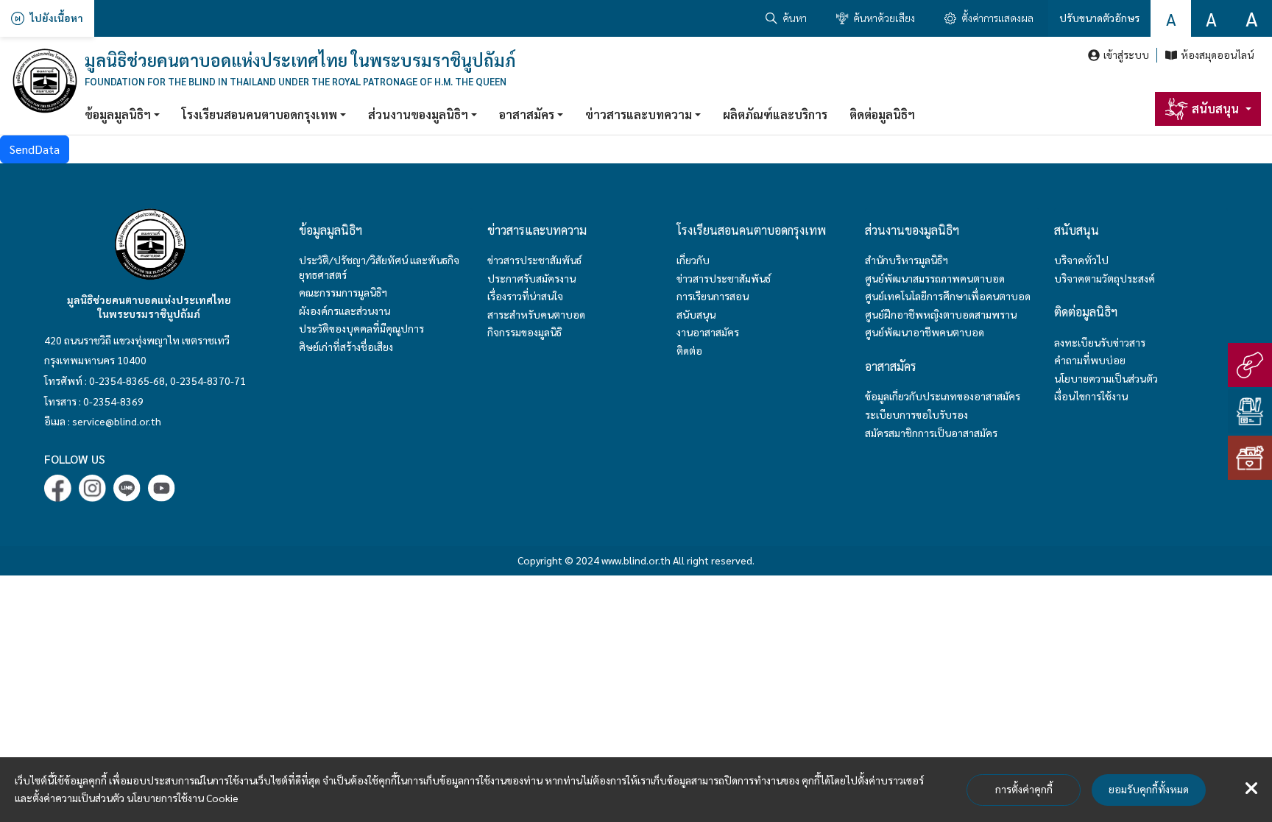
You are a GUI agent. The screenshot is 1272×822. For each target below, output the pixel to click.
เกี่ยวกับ (693, 259)
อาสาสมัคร (526, 114)
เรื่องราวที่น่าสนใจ (525, 295)
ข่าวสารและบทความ (638, 114)
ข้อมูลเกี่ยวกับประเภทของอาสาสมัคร (942, 396)
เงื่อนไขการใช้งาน (1091, 396)
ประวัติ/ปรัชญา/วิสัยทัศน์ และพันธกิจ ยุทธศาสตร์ (379, 267)
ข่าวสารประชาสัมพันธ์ (534, 259)
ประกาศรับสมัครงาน (531, 278)
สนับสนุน (696, 314)
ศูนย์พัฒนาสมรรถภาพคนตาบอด (935, 278)
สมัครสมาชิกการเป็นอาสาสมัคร (931, 432)
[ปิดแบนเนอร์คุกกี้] (1251, 789)
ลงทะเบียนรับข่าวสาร (1099, 342)
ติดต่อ (689, 350)
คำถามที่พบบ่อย (1090, 359)
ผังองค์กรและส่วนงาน (344, 310)
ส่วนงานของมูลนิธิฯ (418, 114)
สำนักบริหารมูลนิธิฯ (906, 259)
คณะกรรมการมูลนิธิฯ (343, 292)
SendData (35, 149)
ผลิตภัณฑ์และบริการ (775, 114)
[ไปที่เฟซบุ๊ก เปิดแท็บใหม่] (57, 488)
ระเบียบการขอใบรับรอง (916, 414)
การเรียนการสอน (712, 295)
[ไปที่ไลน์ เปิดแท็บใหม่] (127, 488)
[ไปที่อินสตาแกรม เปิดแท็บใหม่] (92, 488)
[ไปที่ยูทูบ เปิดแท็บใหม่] (161, 488)
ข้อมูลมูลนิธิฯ (118, 114)
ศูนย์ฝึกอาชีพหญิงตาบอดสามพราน (941, 314)
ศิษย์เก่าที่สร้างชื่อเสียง (346, 346)
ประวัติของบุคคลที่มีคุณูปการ (361, 328)
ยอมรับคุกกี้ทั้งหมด (1149, 789)
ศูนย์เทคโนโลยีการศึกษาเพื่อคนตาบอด (948, 295)
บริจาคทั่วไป (1081, 259)
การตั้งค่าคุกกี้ (1024, 789)
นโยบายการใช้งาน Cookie (183, 797)
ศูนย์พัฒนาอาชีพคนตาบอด (924, 332)
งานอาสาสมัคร (707, 332)
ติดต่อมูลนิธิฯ (882, 114)
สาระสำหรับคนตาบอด (536, 314)
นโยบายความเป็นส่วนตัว (1106, 378)
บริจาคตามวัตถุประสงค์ (1104, 278)
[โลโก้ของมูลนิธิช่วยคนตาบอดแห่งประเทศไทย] (44, 81)
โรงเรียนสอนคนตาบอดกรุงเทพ (259, 114)
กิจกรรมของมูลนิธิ (524, 332)
